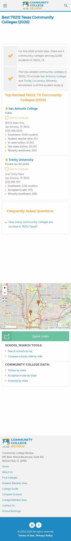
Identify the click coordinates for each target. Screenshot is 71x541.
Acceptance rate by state (22, 376)
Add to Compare (18, 118)
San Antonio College (53, 76)
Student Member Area (14, 483)
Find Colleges (10, 478)
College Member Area (14, 500)
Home (5, 467)
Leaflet (51, 328)
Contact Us (8, 506)
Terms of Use (26, 536)
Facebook (39, 525)
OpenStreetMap (64, 328)
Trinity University (34, 81)
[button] (38, 303)
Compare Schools (12, 495)
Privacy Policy (44, 536)
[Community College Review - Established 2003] (35, 5)
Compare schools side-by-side (25, 357)
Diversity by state (18, 381)
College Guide (10, 489)
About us (7, 472)
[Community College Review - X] (32, 525)
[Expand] (4, 300)
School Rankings (11, 511)
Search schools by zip (20, 351)
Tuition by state (17, 370)
